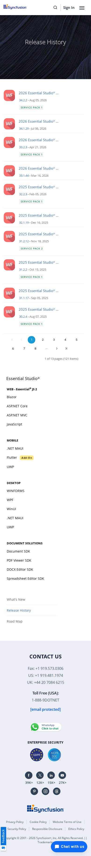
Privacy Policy (15, 822)
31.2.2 (23, 269)
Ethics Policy (76, 829)
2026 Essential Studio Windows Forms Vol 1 (40, 140)
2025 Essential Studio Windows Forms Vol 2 (40, 309)
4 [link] (65, 339)
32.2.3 (23, 194)
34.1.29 (24, 128)
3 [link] (54, 339)
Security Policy (16, 829)
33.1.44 (24, 175)
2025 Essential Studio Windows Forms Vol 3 (40, 234)
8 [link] (35, 348)
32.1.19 (24, 222)
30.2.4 (23, 316)
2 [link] (43, 339)
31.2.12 (24, 241)
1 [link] (31, 339)
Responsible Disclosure (47, 829)
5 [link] (76, 339)
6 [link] (13, 348)
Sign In (69, 7)
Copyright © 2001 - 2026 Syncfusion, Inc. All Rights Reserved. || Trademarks (45, 840)
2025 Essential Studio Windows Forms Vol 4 (40, 187)
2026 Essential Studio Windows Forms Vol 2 (40, 93)
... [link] (47, 347)
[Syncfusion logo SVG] (20, 6)
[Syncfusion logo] (45, 808)
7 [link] (24, 348)
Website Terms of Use (67, 822)
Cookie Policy (38, 822)
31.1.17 (24, 298)
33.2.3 (23, 147)
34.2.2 (23, 100)
